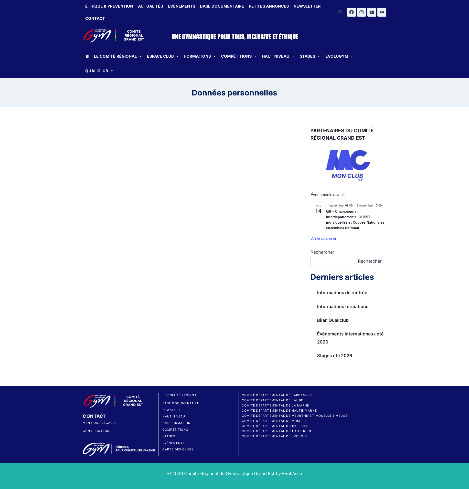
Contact (95, 18)
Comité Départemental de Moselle (274, 421)
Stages (307, 56)
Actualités (150, 6)
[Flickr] (381, 12)
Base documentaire (222, 6)
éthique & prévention (109, 6)
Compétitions (236, 56)
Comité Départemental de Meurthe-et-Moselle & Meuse (294, 415)
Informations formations (342, 306)
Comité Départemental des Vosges (275, 436)
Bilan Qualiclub (333, 320)
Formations (197, 56)
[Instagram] (361, 12)
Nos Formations (177, 423)
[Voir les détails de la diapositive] (348, 165)
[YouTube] (371, 12)
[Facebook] (351, 12)
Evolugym (336, 56)
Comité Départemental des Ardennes (277, 395)
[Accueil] (87, 56)
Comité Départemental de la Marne (275, 405)
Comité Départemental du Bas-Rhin (275, 426)
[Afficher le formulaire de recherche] (340, 12)
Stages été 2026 (334, 355)
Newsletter (307, 6)
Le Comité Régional (180, 395)
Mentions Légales (100, 423)
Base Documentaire (180, 403)
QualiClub (96, 70)
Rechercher (322, 252)
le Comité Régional (115, 56)
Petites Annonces (269, 6)
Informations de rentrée (342, 292)
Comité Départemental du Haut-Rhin (276, 431)
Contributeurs (97, 431)
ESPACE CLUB (160, 56)
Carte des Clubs (178, 449)
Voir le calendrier (323, 238)
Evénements (181, 6)
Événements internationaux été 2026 (350, 337)
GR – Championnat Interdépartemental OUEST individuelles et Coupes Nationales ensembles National (355, 219)
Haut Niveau (275, 56)
